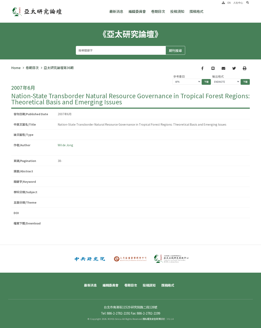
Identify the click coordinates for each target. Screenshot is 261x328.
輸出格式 (218, 76)
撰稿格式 (196, 11)
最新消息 (116, 11)
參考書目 (179, 76)
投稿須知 (177, 11)
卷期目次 (158, 11)
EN (229, 2)
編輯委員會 (137, 11)
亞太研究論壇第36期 (59, 67)
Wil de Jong (65, 145)
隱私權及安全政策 (151, 318)
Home (16, 67)
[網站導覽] (223, 2)
